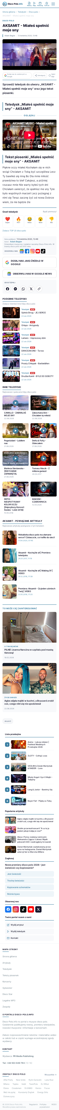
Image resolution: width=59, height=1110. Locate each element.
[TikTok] (43, 251)
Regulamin (33, 1104)
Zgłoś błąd (53, 75)
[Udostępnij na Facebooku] (7, 289)
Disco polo (33, 12)
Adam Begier (10, 35)
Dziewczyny (9, 1096)
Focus (47, 1088)
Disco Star (7, 994)
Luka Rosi (49, 1080)
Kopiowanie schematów (18, 887)
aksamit (8, 721)
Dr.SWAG (28, 1088)
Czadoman (16, 1088)
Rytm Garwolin (35, 1080)
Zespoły (6, 1006)
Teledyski (22, 12)
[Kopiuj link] (39, 289)
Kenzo (38, 1088)
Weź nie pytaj (9, 1092)
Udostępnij (41, 75)
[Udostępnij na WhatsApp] (23, 289)
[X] (38, 909)
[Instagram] (32, 251)
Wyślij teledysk (18, 931)
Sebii (24, 1084)
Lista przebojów (13, 734)
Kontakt (14, 938)
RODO (54, 1104)
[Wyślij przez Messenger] (15, 289)
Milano (6, 1084)
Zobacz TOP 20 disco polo (14, 230)
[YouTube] (38, 251)
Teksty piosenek (11, 975)
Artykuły (7, 963)
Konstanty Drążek (26, 1092)
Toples (15, 1084)
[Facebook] (27, 251)
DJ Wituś (45, 1084)
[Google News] (22, 251)
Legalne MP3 (9, 1000)
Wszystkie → (50, 1074)
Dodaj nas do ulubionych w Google (17, 75)
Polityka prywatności (45, 1105)
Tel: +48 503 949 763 (17, 1063)
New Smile (20, 1080)
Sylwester (7, 988)
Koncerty (7, 981)
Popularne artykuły (14, 811)
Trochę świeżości (15, 880)
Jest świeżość (14, 874)
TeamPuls (33, 1084)
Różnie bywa (13, 894)
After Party (8, 1080)
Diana (6, 1088)
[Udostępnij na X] (31, 289)
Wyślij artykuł (17, 925)
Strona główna (9, 12)
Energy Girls (42, 1092)
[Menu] (53, 3)
